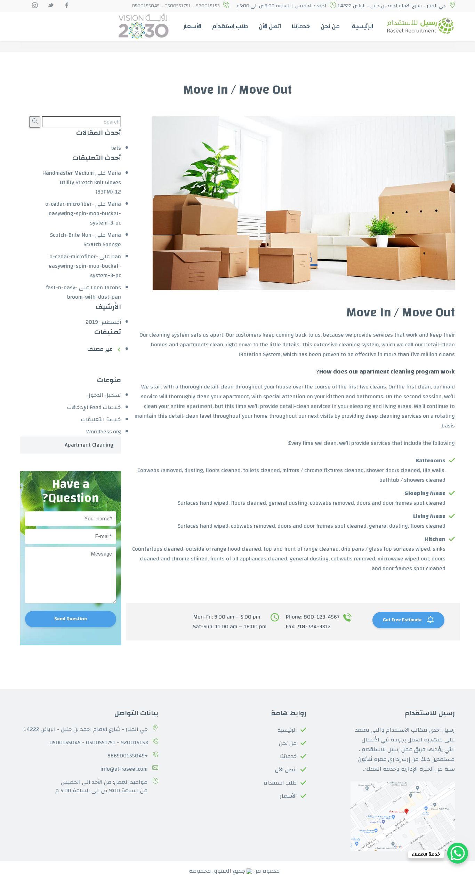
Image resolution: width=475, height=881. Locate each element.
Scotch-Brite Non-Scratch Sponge (85, 240)
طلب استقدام (230, 26)
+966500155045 (127, 755)
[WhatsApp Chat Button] (457, 853)
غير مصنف (100, 349)
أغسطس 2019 (103, 322)
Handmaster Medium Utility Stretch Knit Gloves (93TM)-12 (81, 182)
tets (116, 148)
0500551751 (100, 742)
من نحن (330, 26)
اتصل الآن (270, 26)
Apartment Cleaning (89, 445)
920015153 (134, 742)
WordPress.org (103, 431)
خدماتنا (301, 26)
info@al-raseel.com (124, 769)
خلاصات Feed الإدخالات (94, 407)
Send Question (70, 618)
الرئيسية (362, 26)
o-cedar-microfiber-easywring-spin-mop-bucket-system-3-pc (83, 213)
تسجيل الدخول (104, 395)
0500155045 (65, 742)
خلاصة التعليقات (101, 419)
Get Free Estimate (403, 619)
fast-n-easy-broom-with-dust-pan (83, 292)
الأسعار (192, 26)
